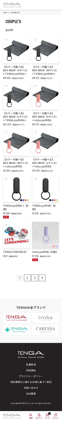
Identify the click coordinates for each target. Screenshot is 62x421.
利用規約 (31, 370)
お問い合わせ (31, 387)
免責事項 (31, 364)
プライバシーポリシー (31, 376)
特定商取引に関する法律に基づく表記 (31, 382)
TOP (5, 12)
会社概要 (31, 393)
